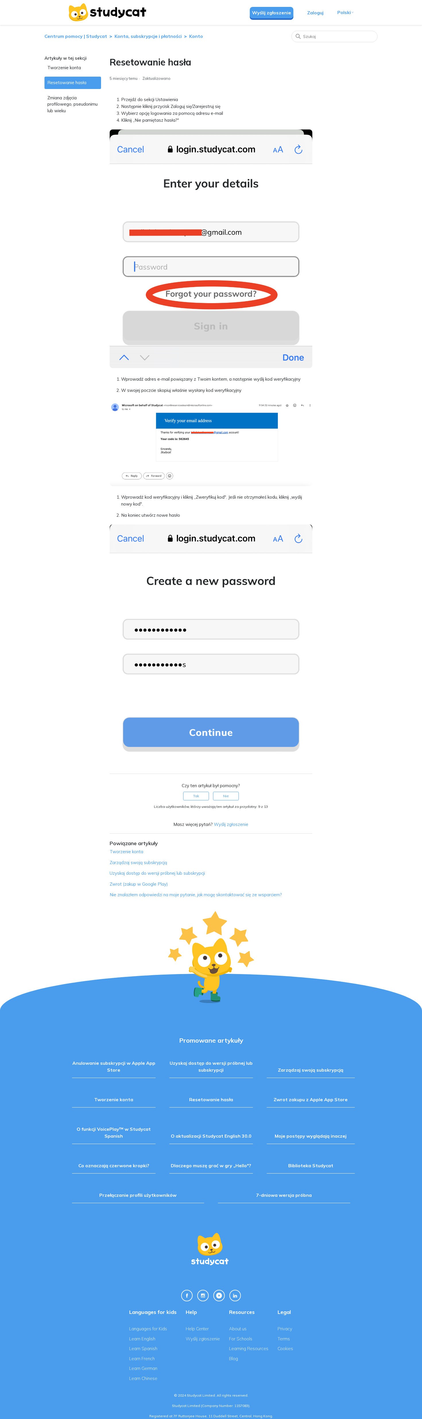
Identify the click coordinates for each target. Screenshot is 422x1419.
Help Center (197, 1328)
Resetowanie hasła (66, 82)
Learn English (142, 1338)
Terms (284, 1338)
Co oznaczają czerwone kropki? (113, 1165)
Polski (344, 12)
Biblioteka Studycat (310, 1165)
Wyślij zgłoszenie (271, 13)
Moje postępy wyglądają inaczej (310, 1136)
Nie (226, 796)
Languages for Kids (148, 1328)
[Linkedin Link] (235, 1295)
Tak (196, 796)
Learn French (142, 1358)
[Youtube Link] (219, 1295)
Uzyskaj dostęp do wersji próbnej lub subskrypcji (157, 873)
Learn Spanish (143, 1348)
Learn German (143, 1368)
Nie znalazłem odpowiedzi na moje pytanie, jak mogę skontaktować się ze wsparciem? (196, 894)
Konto (196, 36)
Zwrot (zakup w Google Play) (139, 884)
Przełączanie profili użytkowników (138, 1195)
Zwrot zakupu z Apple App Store (311, 1099)
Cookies (285, 1348)
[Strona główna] (107, 12)
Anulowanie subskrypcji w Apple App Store (113, 1066)
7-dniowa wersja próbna (284, 1195)
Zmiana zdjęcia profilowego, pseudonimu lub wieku (72, 104)
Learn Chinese (143, 1378)
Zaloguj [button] (315, 13)
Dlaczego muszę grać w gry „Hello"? (211, 1165)
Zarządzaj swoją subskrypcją (138, 862)
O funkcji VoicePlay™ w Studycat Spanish (114, 1132)
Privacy (285, 1328)
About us (238, 1328)
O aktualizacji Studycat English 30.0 (211, 1136)
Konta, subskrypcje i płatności (148, 36)
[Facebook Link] (187, 1295)
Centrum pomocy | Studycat (75, 36)
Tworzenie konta (64, 67)
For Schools (240, 1338)
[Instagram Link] (203, 1295)
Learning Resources (248, 1348)
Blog (233, 1358)
